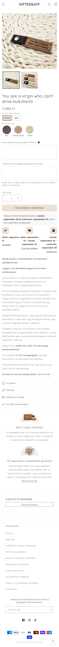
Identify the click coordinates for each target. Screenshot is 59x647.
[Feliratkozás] (50, 609)
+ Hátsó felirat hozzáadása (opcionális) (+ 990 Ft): (22, 164)
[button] (3, 4)
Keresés (9, 533)
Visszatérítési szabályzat (17, 577)
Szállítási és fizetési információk (20, 545)
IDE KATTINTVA (29, 481)
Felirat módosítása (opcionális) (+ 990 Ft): (19, 142)
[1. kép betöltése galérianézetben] (11, 80)
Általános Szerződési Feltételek (20, 558)
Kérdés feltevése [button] (29, 504)
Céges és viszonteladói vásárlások (21, 583)
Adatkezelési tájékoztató (17, 564)
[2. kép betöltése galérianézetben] (29, 80)
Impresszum (11, 589)
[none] (7, 118)
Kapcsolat (10, 539)
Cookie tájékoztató (14, 570)
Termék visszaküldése (15, 552)
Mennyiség (7, 192)
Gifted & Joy (25, 642)
